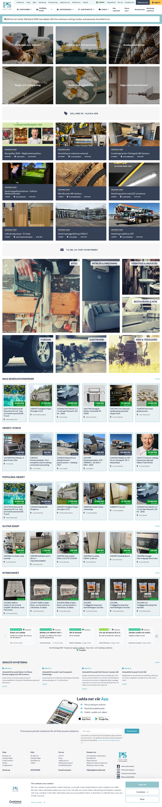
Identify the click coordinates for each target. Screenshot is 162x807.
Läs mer (4, 686)
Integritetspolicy (64, 770)
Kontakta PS (91, 758)
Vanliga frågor (7, 758)
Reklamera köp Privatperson (97, 763)
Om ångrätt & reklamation (96, 756)
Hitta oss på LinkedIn (127, 777)
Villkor (4, 763)
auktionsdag (65, 9)
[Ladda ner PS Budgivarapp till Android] (102, 718)
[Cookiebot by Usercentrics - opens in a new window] (15, 802)
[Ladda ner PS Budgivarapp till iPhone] (84, 718)
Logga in (157, 2)
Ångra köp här (92, 760)
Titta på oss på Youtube (128, 773)
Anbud (85, 2)
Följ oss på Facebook (127, 766)
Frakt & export (7, 760)
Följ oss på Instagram (127, 770)
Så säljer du (34, 756)
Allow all (142, 785)
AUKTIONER (35, 770)
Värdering (42, 2)
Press (60, 758)
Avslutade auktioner (150, 9)
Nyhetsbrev (111, 2)
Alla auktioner (116, 9)
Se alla (157, 379)
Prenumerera (132, 731)
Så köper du (6, 756)
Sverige (101, 2)
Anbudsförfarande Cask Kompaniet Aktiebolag (57, 673)
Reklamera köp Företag (95, 765)
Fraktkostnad (7, 765)
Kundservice (129, 2)
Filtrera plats (42, 9)
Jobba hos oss (65, 2)
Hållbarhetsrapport (65, 763)
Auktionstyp (86, 9)
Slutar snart (127, 9)
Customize (140, 792)
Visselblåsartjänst (65, 765)
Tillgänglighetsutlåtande (96, 770)
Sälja (34, 2)
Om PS (60, 756)
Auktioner (20, 2)
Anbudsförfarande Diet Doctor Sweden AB (100, 672)
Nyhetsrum (76, 2)
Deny (142, 799)
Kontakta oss (35, 760)
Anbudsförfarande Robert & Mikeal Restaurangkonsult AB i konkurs (17, 673)
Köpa (28, 2)
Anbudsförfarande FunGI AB (134, 672)
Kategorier (25, 9)
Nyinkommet (140, 9)
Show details (36, 802)
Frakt (104, 9)
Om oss (120, 2)
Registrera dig (143, 2)
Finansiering (52, 2)
